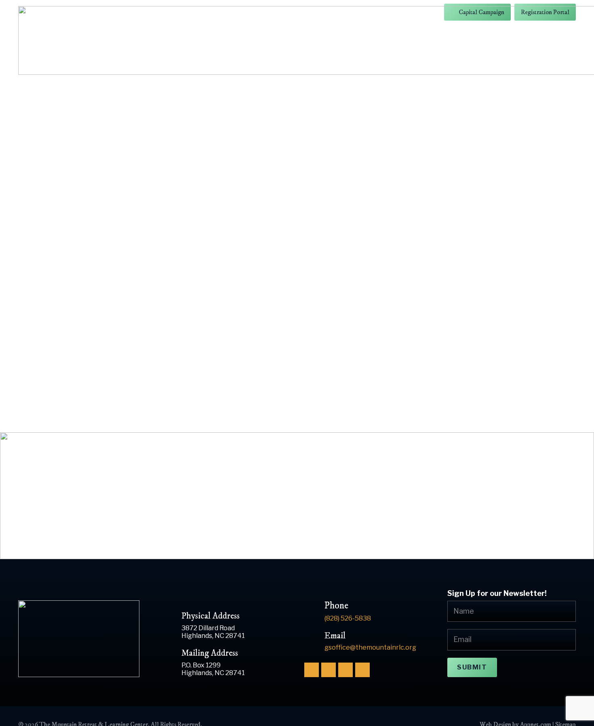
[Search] (444, 390)
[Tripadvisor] (362, 670)
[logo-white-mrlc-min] (82, 638)
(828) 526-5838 (347, 618)
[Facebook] (311, 670)
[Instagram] (328, 670)
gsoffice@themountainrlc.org (370, 647)
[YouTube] (345, 670)
